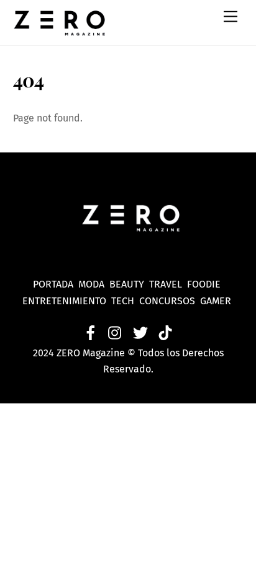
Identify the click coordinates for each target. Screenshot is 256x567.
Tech (125, 301)
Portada (53, 284)
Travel (168, 284)
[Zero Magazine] (59, 30)
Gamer (217, 301)
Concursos (168, 301)
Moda (93, 284)
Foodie (204, 284)
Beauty (129, 284)
